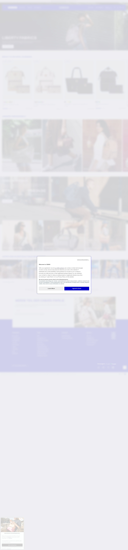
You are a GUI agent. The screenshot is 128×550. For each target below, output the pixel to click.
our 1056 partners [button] (59, 268)
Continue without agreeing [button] (83, 259)
